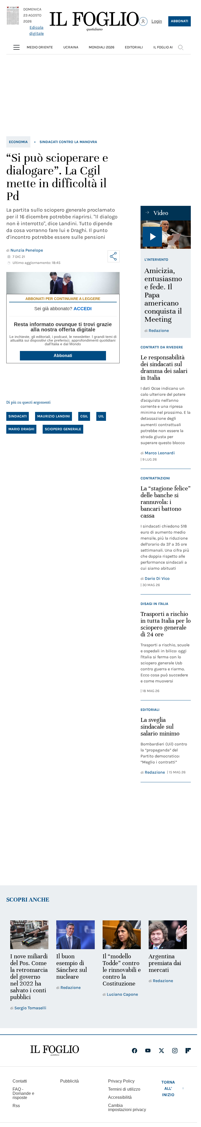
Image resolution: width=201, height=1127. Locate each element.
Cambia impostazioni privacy (127, 1107)
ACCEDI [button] (83, 308)
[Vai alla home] (94, 21)
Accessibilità (120, 1097)
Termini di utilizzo (124, 1089)
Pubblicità (69, 1081)
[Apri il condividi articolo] (114, 256)
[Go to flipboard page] (188, 1050)
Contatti (20, 1081)
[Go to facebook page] (134, 1050)
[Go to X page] (161, 1050)
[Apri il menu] (16, 47)
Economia (18, 142)
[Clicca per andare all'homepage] (54, 1050)
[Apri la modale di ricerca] (181, 47)
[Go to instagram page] (174, 1050)
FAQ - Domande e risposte (23, 1093)
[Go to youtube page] (147, 1050)
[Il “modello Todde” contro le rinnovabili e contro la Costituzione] (122, 934)
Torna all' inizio (168, 1088)
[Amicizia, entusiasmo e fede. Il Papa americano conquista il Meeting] (166, 234)
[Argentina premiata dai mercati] (168, 934)
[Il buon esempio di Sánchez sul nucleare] (75, 934)
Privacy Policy (121, 1081)
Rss (16, 1105)
